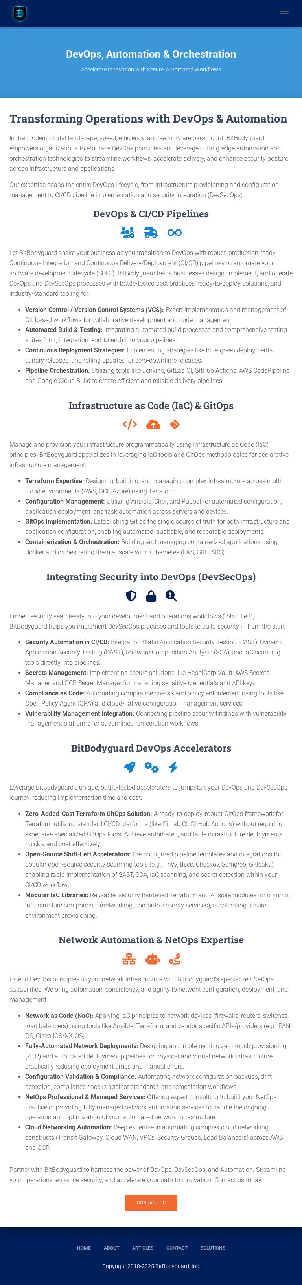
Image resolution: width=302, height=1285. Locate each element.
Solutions (213, 1248)
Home (84, 1248)
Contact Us (151, 1203)
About (111, 1248)
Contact (177, 1248)
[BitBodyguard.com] (22, 14)
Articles (142, 1248)
